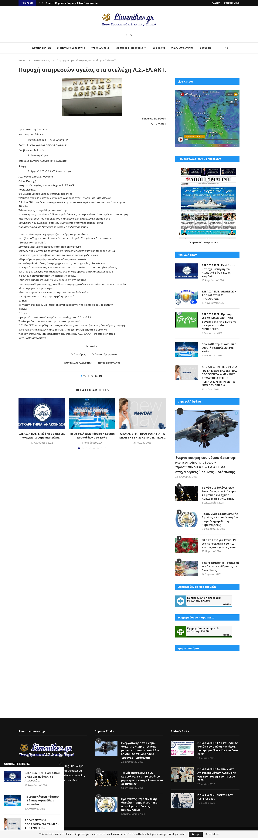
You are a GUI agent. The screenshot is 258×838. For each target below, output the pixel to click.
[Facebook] (126, 35)
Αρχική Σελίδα (41, 47)
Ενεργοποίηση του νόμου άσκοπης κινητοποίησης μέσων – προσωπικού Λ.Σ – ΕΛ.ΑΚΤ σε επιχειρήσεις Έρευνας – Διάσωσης (205, 464)
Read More (212, 834)
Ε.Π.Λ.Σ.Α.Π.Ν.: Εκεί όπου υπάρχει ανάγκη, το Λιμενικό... (42, 776)
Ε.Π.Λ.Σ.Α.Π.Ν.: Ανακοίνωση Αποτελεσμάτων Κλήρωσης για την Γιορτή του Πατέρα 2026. (216, 774)
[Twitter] (131, 35)
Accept (196, 834)
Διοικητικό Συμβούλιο (70, 47)
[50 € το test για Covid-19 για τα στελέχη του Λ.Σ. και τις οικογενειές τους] (186, 545)
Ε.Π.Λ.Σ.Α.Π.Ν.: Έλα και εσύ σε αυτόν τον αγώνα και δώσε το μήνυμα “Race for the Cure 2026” (217, 748)
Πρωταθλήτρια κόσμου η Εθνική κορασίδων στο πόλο (92, 435)
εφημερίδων (212, 242)
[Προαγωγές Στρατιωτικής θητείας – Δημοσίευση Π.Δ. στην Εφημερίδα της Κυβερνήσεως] (186, 519)
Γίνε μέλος (158, 47)
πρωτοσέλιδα (198, 242)
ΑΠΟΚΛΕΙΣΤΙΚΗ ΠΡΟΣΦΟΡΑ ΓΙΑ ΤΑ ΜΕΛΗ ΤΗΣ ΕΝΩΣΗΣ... (42, 824)
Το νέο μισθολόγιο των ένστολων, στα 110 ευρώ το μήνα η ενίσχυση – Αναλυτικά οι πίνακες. (219, 493)
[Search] (227, 48)
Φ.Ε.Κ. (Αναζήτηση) (182, 47)
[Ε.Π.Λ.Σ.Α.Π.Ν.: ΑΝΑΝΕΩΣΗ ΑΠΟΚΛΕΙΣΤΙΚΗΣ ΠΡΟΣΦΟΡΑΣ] (186, 297)
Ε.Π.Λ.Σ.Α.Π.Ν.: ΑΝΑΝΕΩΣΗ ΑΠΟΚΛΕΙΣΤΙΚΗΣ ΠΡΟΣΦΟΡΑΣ (219, 295)
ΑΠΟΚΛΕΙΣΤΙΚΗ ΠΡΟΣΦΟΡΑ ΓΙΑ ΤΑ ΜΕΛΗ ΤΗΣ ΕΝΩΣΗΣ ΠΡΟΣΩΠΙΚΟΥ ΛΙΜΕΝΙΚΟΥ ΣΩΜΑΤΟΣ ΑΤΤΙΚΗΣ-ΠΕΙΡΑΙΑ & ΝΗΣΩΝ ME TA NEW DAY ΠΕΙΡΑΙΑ (219, 376)
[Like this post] (84, 376)
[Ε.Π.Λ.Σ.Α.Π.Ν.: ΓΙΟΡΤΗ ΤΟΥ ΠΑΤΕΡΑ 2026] (182, 800)
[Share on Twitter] (92, 376)
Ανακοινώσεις (100, 47)
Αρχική (216, 3)
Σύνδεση (205, 47)
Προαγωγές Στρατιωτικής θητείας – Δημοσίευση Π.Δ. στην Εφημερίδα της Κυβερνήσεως (220, 519)
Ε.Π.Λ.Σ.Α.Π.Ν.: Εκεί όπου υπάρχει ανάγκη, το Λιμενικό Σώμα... (42, 435)
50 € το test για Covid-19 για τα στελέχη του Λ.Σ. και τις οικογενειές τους (219, 543)
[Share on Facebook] (89, 376)
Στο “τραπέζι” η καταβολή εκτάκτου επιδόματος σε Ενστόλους (220, 566)
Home (22, 60)
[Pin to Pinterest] (96, 376)
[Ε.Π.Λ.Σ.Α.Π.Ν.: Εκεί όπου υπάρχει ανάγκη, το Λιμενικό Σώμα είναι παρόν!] (42, 413)
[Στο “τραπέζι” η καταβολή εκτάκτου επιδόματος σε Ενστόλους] (186, 568)
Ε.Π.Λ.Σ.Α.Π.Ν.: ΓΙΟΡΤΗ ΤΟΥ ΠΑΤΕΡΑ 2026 (215, 797)
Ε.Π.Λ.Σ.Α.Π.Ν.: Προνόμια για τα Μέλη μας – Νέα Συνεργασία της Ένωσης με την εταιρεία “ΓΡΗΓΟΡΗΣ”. (219, 321)
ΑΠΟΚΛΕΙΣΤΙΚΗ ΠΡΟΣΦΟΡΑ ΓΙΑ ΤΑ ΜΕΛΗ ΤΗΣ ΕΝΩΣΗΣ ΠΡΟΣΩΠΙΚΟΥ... (86, 3)
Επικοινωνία (231, 3)
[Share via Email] (100, 376)
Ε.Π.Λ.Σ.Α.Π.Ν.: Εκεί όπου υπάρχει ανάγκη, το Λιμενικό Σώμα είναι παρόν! (218, 270)
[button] (39, 3)
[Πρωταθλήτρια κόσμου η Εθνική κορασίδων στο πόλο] (92, 413)
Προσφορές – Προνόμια (129, 47)
